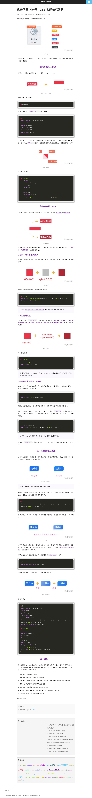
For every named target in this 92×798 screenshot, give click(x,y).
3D (18, 765)
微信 (67, 777)
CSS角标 (23, 698)
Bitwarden (23, 765)
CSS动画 (54, 765)
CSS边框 (26, 770)
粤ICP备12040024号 (35, 795)
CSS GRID (47, 765)
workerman (40, 777)
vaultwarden (65, 774)
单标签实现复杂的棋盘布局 (54, 745)
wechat (33, 777)
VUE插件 (29, 777)
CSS (19, 698)
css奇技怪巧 (31, 14)
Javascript (53, 769)
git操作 (45, 770)
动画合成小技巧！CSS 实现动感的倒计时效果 (60, 739)
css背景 (20, 770)
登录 (33, 710)
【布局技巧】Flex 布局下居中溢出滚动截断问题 (60, 725)
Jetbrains (61, 770)
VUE (20, 777)
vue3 (24, 777)
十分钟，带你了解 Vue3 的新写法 (56, 736)
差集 (64, 777)
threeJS (51, 773)
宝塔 (57, 777)
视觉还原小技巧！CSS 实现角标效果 (57, 748)
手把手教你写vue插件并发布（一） (57, 734)
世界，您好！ (51, 728)
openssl (31, 773)
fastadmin (38, 770)
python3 (37, 773)
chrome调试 (35, 765)
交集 (45, 777)
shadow (46, 773)
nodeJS (26, 774)
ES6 (33, 770)
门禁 (23, 780)
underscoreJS (58, 773)
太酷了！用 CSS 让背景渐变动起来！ (57, 751)
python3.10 (41, 773)
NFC (23, 773)
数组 (69, 777)
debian (30, 770)
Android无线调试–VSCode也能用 (56, 731)
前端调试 (48, 777)
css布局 (71, 765)
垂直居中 (54, 777)
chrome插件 (29, 765)
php (34, 774)
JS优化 (67, 770)
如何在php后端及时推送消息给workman (58, 742)
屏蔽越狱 (61, 777)
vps (70, 773)
